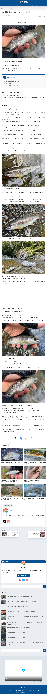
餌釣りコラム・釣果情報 (25, 5)
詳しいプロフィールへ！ (23, 575)
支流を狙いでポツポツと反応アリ (11, 81)
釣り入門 (32, 5)
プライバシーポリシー (28, 690)
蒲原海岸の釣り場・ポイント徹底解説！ (16, 632)
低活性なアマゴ (8, 83)
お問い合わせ (43, 5)
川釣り (10, 443)
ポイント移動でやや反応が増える (12, 85)
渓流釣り (8, 445)
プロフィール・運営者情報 (17, 690)
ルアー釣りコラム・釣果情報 (13, 5)
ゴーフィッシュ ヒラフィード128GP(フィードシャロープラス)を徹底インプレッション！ (26, 643)
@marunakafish (16, 60)
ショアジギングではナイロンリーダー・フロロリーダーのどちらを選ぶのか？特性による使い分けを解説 (26, 623)
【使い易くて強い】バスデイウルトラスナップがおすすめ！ (21, 611)
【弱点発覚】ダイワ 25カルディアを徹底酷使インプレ (19, 596)
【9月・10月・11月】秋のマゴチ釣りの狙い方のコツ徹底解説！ (22, 601)
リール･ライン (4, 5)
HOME (24, 687)
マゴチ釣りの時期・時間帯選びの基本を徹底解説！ (19, 627)
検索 (44, 586)
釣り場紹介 (37, 5)
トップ (9, 690)
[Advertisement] (23, 294)
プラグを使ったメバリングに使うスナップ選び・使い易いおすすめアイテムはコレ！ (25, 617)
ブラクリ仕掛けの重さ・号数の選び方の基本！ (18, 606)
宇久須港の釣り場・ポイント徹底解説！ (16, 637)
